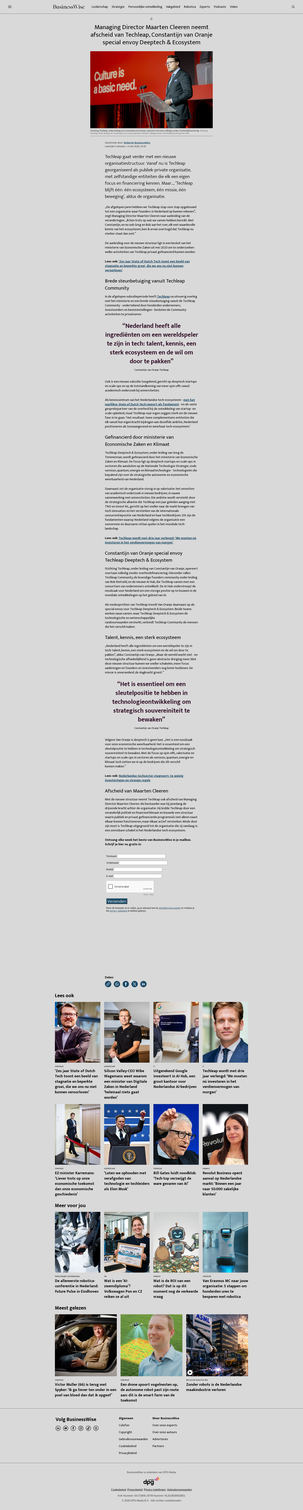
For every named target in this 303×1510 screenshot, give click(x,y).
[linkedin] (58, 1428)
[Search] (293, 7)
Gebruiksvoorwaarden (179, 1489)
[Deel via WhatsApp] (117, 984)
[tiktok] (88, 1428)
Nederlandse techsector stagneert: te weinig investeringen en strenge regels (144, 778)
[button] (155, 1489)
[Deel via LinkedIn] (143, 984)
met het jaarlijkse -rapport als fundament (150, 402)
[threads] (95, 1428)
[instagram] (80, 1428)
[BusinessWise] (69, 7)
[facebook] (73, 1428)
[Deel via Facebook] (126, 984)
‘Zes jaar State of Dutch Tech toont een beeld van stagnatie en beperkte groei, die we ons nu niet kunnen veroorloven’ (147, 266)
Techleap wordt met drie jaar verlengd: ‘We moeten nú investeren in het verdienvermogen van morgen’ (150, 540)
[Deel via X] (134, 984)
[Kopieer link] (108, 984)
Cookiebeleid (118, 1489)
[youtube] (65, 1428)
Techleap (163, 296)
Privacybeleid (135, 1489)
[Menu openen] (10, 7)
